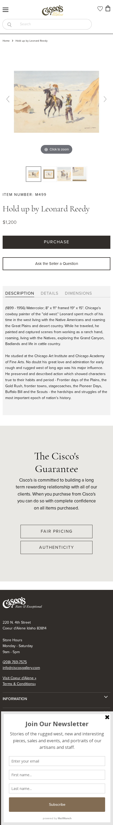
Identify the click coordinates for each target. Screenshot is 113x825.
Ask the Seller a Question (56, 263)
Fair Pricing (57, 531)
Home (6, 40)
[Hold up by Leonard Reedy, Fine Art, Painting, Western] (33, 174)
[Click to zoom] (56, 101)
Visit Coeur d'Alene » (19, 678)
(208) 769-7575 (15, 662)
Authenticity (56, 547)
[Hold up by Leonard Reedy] (48, 174)
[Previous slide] (8, 99)
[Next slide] (105, 99)
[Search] (9, 24)
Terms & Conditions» (19, 684)
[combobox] (54, 24)
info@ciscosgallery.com (21, 668)
